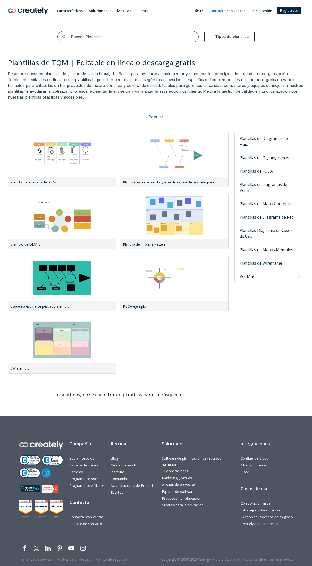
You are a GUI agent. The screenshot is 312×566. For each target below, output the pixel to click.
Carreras (76, 472)
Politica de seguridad (112, 559)
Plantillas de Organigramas (264, 157)
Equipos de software (178, 491)
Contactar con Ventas (86, 517)
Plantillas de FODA (256, 171)
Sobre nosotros (81, 458)
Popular (156, 116)
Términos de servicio (35, 559)
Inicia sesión (262, 11)
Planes (142, 11)
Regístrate (289, 10)
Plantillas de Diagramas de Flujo (264, 141)
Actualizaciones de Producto (133, 485)
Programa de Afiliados (87, 485)
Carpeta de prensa (83, 465)
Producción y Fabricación (181, 498)
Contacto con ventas (227, 11)
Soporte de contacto (85, 523)
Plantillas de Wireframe (261, 263)
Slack (245, 472)
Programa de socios (85, 478)
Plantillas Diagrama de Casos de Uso (266, 233)
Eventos (117, 492)
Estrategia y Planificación (260, 510)
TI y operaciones (175, 471)
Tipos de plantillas (232, 36)
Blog (114, 458)
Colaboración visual (256, 503)
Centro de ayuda (124, 465)
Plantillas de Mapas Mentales (266, 249)
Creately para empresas (259, 523)
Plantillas (123, 11)
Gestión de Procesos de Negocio (267, 517)
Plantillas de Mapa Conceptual (267, 203)
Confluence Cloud (254, 458)
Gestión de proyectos (179, 484)
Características (70, 11)
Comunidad (120, 478)
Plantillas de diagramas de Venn (263, 187)
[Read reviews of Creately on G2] (50, 489)
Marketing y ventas (177, 477)
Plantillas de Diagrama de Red (267, 217)
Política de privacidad (73, 559)
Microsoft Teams (254, 465)
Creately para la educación (183, 505)
